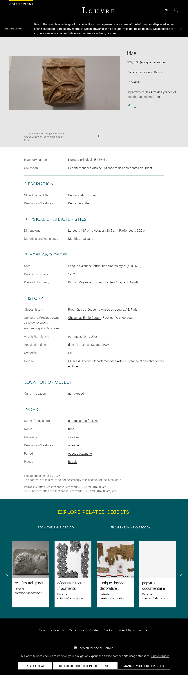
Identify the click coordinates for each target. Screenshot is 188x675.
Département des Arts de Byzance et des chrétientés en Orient (110, 168)
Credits (108, 630)
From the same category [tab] (130, 527)
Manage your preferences (143, 666)
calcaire (73, 437)
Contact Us (57, 630)
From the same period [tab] (56, 527)
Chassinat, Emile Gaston (84, 317)
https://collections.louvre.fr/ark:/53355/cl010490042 (72, 487)
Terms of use (76, 630)
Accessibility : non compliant (133, 630)
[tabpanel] (94, 574)
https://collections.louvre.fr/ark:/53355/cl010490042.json (79, 491)
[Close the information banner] (181, 29)
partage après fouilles (83, 421)
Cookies (93, 630)
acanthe (73, 445)
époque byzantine (80, 453)
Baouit (72, 461)
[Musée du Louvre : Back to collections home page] (98, 10)
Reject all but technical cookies (85, 666)
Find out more (160, 656)
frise (71, 429)
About (42, 630)
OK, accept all (35, 666)
